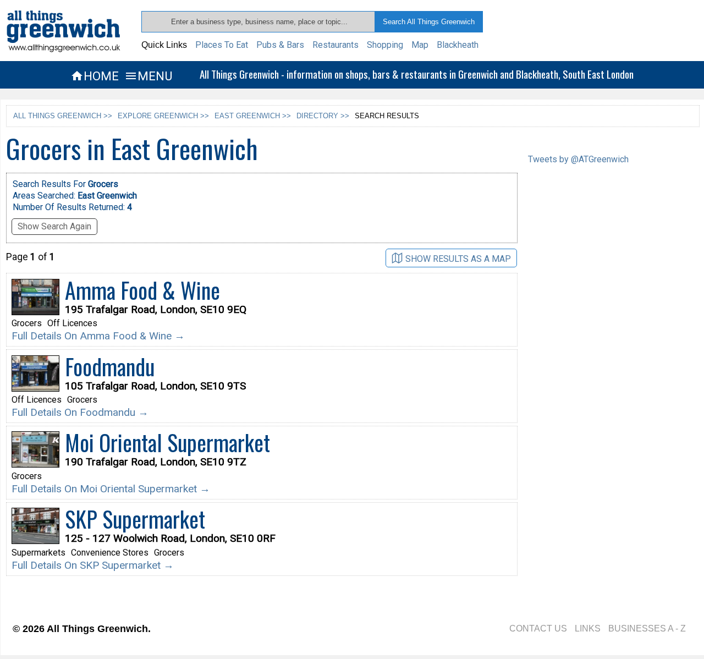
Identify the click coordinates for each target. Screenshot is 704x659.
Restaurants (335, 45)
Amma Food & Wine (142, 289)
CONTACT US (538, 628)
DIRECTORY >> (322, 116)
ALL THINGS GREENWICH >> (62, 116)
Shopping (385, 45)
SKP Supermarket (135, 518)
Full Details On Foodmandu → (80, 412)
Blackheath (458, 45)
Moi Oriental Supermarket (167, 442)
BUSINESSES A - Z (647, 628)
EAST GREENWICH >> (253, 116)
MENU (148, 76)
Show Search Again (54, 226)
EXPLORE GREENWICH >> (163, 116)
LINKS (588, 628)
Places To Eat (221, 45)
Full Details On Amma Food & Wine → (98, 336)
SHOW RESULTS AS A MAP (458, 259)
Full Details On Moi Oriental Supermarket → (111, 489)
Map (419, 45)
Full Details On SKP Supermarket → (93, 565)
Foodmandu (110, 366)
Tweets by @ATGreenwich (578, 159)
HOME (94, 76)
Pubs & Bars (280, 45)
